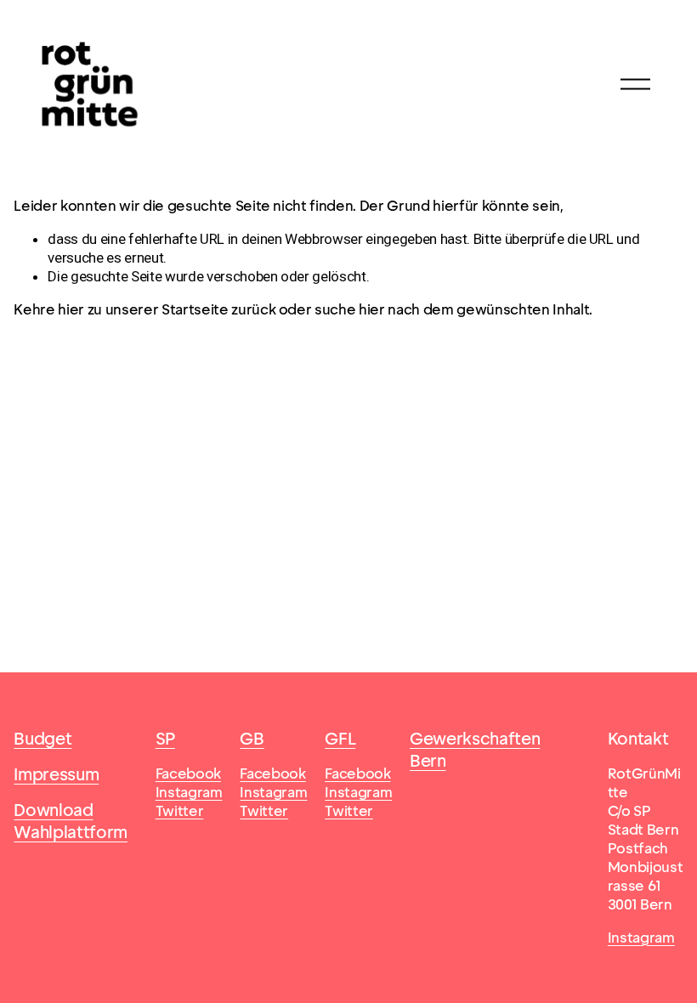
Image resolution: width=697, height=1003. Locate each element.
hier (71, 309)
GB (252, 739)
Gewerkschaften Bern (475, 750)
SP (165, 739)
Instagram (641, 937)
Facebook (188, 773)
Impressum (56, 775)
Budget (42, 739)
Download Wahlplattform (71, 822)
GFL (340, 739)
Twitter (180, 811)
